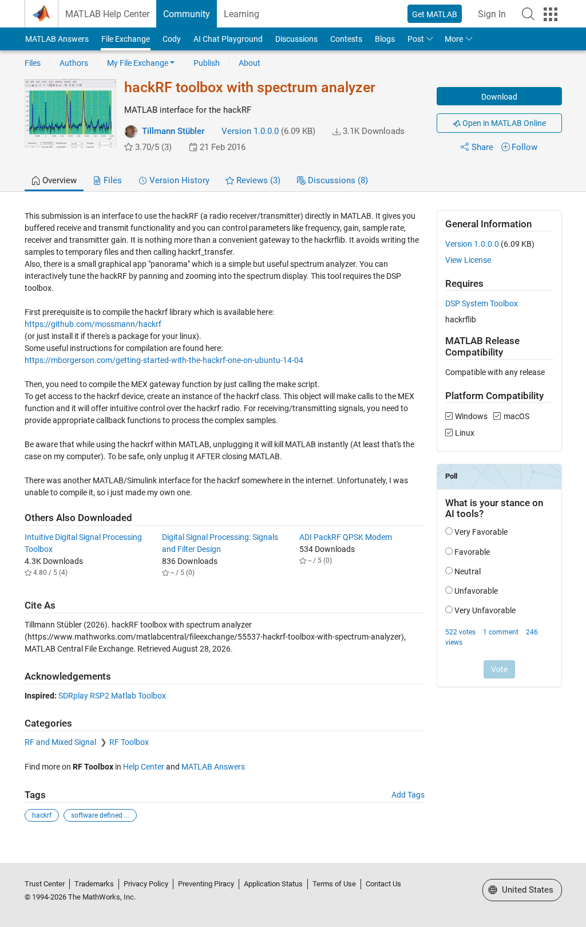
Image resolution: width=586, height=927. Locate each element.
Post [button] (415, 39)
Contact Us (383, 883)
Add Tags (408, 794)
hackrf (42, 815)
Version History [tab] (178, 180)
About (249, 63)
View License (468, 260)
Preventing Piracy (206, 883)
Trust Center (45, 883)
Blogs (385, 39)
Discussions (296, 39)
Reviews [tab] (257, 180)
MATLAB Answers (57, 39)
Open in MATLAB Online (503, 123)
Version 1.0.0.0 (250, 131)
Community (186, 14)
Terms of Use (334, 883)
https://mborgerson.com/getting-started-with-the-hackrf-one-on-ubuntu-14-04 (164, 360)
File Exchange (125, 39)
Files (33, 63)
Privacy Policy (146, 883)
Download (499, 96)
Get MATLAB (434, 14)
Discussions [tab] (337, 180)
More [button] (454, 39)
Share (482, 147)
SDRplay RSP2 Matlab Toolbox (112, 695)
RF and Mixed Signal (61, 742)
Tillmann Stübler (173, 131)
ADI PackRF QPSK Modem (345, 537)
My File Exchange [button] (137, 63)
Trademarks (94, 883)
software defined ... (100, 815)
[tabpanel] (293, 524)
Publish (206, 63)
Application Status (273, 883)
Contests (346, 39)
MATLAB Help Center (107, 14)
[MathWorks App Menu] (550, 14)
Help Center (143, 766)
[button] (528, 13)
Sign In (492, 14)
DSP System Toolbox (481, 303)
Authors (74, 63)
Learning (241, 14)
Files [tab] (111, 180)
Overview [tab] (58, 180)
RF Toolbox (129, 742)
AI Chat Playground (228, 39)
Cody (172, 39)
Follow (524, 147)
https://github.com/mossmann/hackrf (93, 324)
